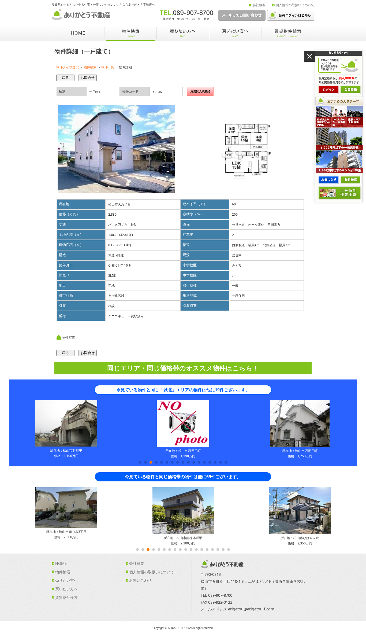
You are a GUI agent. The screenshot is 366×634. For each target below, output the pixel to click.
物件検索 (90, 67)
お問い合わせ (140, 580)
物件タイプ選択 (67, 67)
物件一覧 (107, 67)
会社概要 (259, 5)
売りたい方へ (66, 580)
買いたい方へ (66, 588)
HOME (61, 563)
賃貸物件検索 (66, 597)
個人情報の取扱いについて (295, 5)
